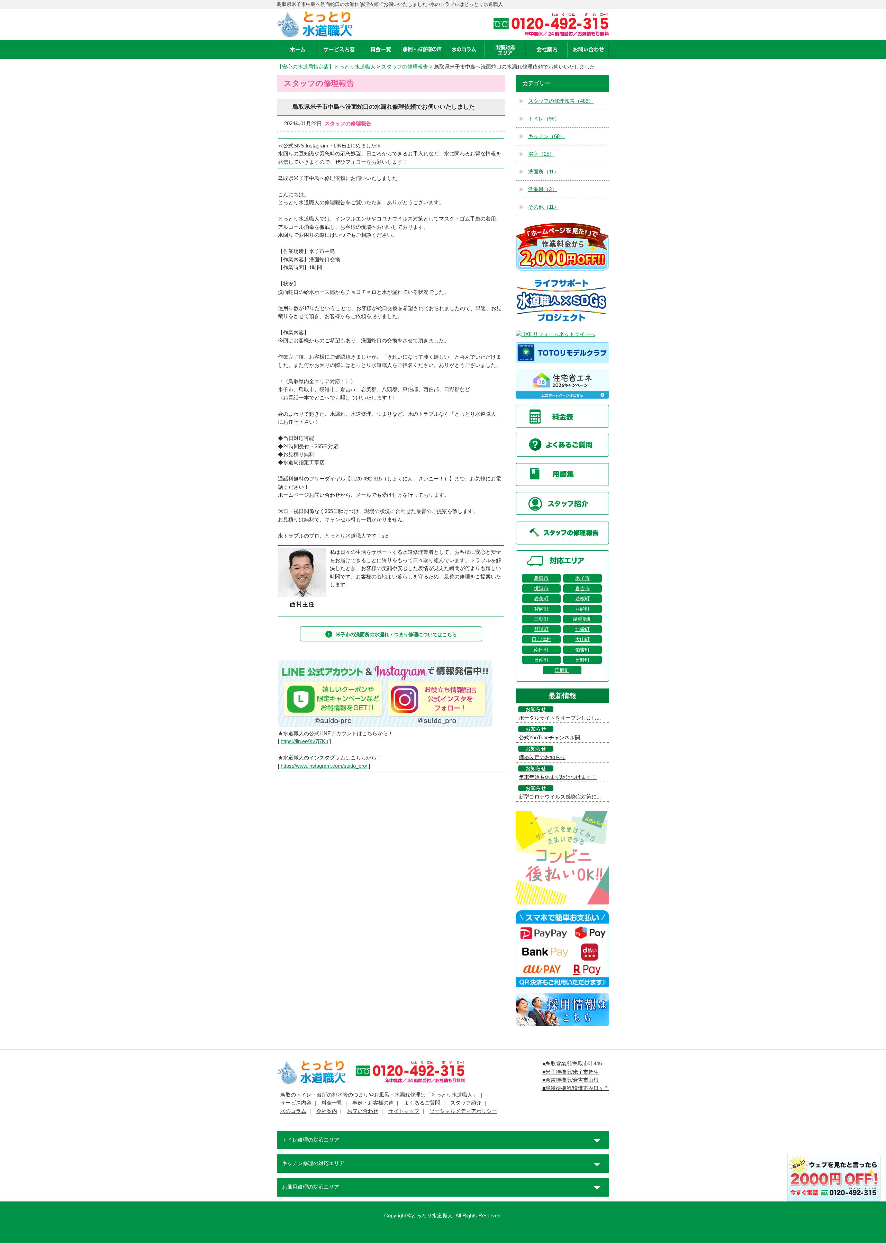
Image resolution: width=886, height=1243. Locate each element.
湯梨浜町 (582, 619)
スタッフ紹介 (465, 1103)
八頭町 (582, 609)
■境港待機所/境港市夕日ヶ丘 (575, 1088)
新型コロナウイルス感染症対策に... (560, 797)
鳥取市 (541, 578)
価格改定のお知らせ (542, 757)
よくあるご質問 (422, 1103)
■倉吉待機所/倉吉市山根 (570, 1080)
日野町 (582, 660)
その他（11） (543, 207)
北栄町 (582, 629)
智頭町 (541, 609)
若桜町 (582, 598)
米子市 (582, 578)
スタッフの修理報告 (404, 67)
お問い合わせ (362, 1111)
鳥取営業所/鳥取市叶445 (573, 1063)
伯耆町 (582, 649)
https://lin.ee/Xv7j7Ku (304, 741)
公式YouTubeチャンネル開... (551, 737)
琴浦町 (541, 629)
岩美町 (541, 598)
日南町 (541, 660)
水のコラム (293, 1111)
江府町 (562, 670)
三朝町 (541, 619)
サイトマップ (403, 1111)
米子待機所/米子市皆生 (572, 1072)
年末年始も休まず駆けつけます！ (558, 777)
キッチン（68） (546, 136)
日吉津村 (541, 639)
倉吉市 (582, 588)
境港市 (541, 588)
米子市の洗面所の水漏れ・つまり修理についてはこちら (396, 634)
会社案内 (326, 1111)
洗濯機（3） (542, 189)
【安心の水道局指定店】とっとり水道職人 (326, 67)
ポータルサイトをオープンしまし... (560, 718)
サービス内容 (295, 1103)
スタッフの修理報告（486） (561, 101)
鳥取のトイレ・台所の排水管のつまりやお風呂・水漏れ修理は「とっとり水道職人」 (379, 1095)
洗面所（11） (543, 171)
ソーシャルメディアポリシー (463, 1111)
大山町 (582, 639)
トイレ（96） (544, 118)
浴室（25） (541, 154)
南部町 (541, 649)
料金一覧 (332, 1103)
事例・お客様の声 (373, 1103)
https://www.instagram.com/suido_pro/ (324, 766)
